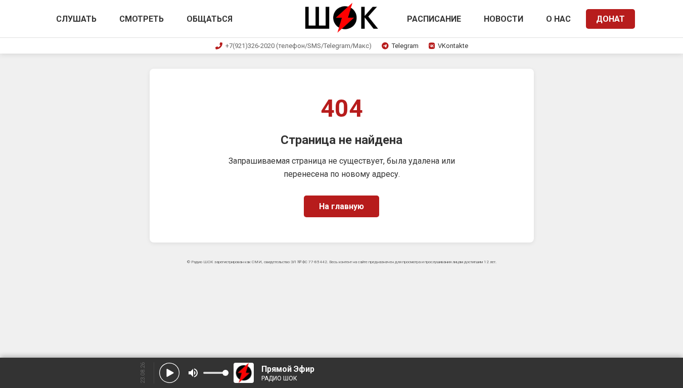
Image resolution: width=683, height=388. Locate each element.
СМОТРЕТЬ (141, 19)
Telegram (405, 46)
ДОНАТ (610, 19)
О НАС (558, 19)
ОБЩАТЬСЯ (210, 19)
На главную (341, 206)
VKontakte (453, 46)
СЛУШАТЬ (76, 19)
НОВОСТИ (503, 19)
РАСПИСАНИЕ (434, 19)
